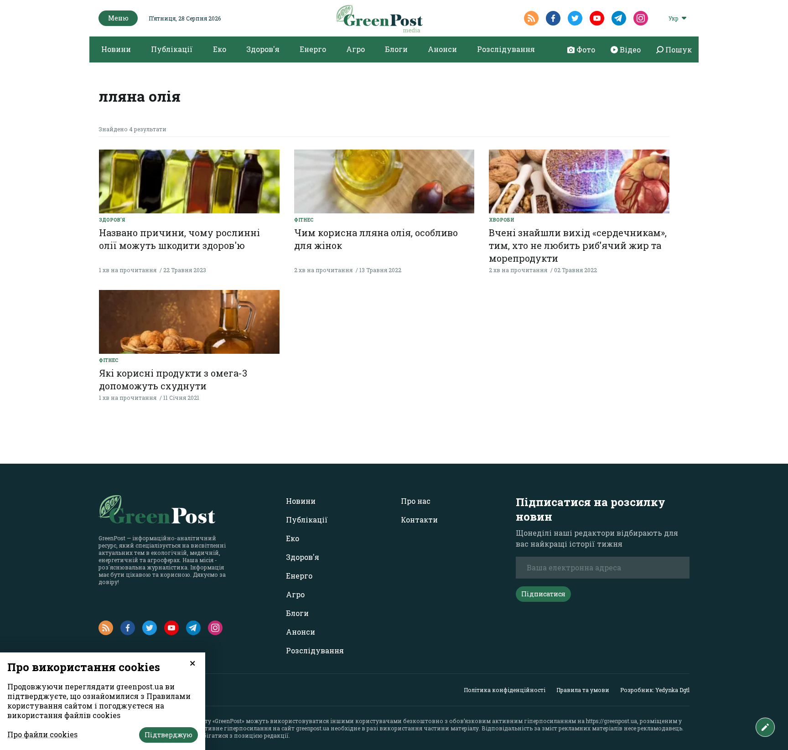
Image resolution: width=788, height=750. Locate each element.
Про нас (415, 501)
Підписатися (543, 594)
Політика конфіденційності (504, 689)
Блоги (396, 49)
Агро (355, 49)
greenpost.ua (312, 728)
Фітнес (303, 220)
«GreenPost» (228, 720)
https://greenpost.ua (611, 720)
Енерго (313, 49)
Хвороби (501, 220)
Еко (219, 49)
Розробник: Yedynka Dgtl (655, 689)
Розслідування (506, 49)
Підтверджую (168, 734)
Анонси (442, 49)
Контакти (419, 519)
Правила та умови (582, 689)
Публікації (172, 49)
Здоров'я (263, 49)
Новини (116, 49)
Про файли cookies (42, 734)
